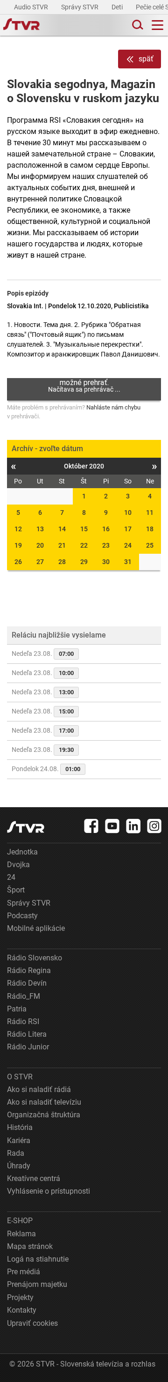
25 (150, 545)
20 (40, 545)
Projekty (20, 1297)
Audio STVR (31, 7)
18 (150, 529)
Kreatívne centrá (33, 1178)
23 (106, 545)
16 (106, 529)
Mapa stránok (30, 1246)
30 (106, 561)
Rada (15, 1153)
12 (18, 529)
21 (62, 545)
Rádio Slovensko (34, 957)
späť (146, 58)
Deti (118, 7)
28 (62, 561)
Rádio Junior (28, 1046)
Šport (16, 889)
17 (128, 529)
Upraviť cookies (32, 1323)
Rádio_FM (23, 996)
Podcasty (22, 915)
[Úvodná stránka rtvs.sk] (21, 25)
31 (128, 561)
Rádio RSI (23, 1021)
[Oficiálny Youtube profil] (112, 826)
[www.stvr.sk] (25, 827)
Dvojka (18, 864)
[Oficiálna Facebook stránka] (91, 826)
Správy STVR (80, 7)
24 (128, 545)
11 (150, 512)
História (20, 1127)
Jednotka (22, 851)
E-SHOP (20, 1220)
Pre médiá (23, 1271)
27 (40, 561)
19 (18, 545)
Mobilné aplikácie (36, 928)
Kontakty (21, 1310)
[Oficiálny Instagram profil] (154, 826)
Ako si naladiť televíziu (44, 1102)
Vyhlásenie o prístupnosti (48, 1191)
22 (84, 545)
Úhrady (18, 1165)
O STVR (20, 1076)
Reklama (21, 1233)
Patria (17, 1008)
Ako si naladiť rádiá (39, 1089)
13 (40, 529)
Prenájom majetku (37, 1284)
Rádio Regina (29, 970)
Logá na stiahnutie (38, 1259)
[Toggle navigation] (157, 25)
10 (128, 512)
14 (62, 529)
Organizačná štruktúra (43, 1114)
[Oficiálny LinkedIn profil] (133, 826)
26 (18, 561)
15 (84, 529)
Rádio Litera (27, 1034)
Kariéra (18, 1140)
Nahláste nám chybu (113, 407)
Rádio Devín (27, 983)
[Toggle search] (136, 25)
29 (84, 561)
